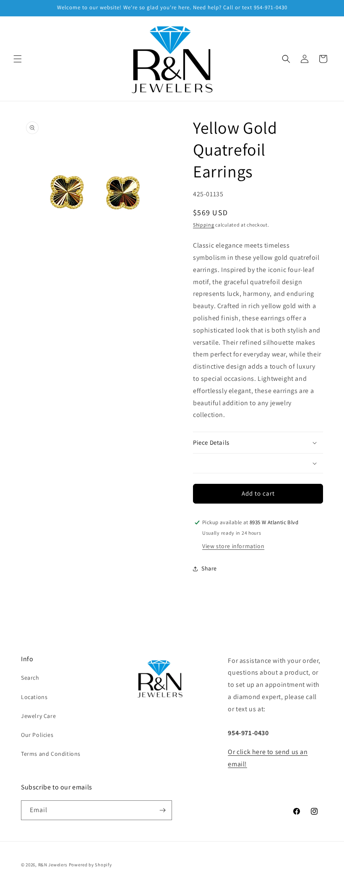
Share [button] (209, 568)
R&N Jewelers (53, 865)
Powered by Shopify (90, 865)
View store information (233, 546)
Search (30, 677)
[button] (17, 59)
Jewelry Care (38, 716)
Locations (34, 697)
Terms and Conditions (51, 753)
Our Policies (37, 735)
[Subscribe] (162, 810)
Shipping (203, 225)
